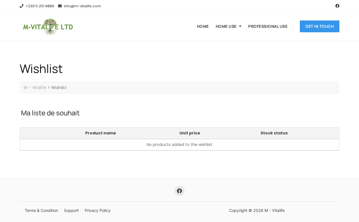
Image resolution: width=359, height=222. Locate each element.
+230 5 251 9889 (39, 6)
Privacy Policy (98, 210)
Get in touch (319, 26)
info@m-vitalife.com (82, 6)
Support (71, 210)
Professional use (267, 26)
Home (203, 26)
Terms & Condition (41, 210)
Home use (226, 26)
